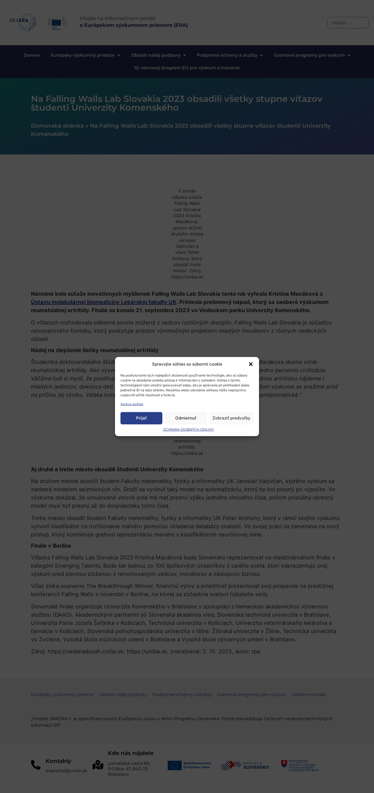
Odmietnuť (185, 418)
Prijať (141, 418)
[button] (251, 364)
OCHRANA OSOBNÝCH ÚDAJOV (188, 429)
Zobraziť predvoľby (231, 418)
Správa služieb (131, 404)
